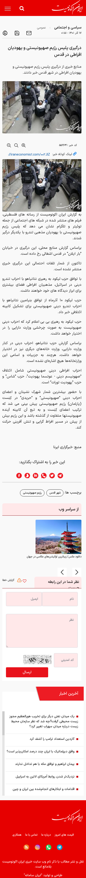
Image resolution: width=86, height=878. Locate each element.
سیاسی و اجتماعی (67, 27)
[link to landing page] (67, 7)
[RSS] (26, 847)
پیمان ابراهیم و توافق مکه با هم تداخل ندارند (45, 764)
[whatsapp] (42, 475)
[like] (24, 581)
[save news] (16, 33)
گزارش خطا (8, 580)
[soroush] (26, 475)
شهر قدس (55, 493)
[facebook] (18, 475)
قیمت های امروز (64, 835)
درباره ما (46, 835)
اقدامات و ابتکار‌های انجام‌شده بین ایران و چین (44, 789)
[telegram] (62, 475)
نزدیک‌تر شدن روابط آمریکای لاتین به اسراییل (45, 776)
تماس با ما (31, 835)
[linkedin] (34, 475)
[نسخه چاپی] (5, 33)
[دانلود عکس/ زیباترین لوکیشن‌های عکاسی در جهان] (58, 536)
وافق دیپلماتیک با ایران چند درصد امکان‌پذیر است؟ (41, 751)
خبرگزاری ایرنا (63, 447)
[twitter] (51, 475)
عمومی (41, 27)
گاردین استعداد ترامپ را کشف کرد (52, 739)
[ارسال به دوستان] (28, 33)
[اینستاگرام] (37, 847)
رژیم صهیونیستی (32, 493)
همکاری (17, 835)
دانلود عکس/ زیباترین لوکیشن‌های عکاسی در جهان (54, 557)
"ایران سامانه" (33, 875)
